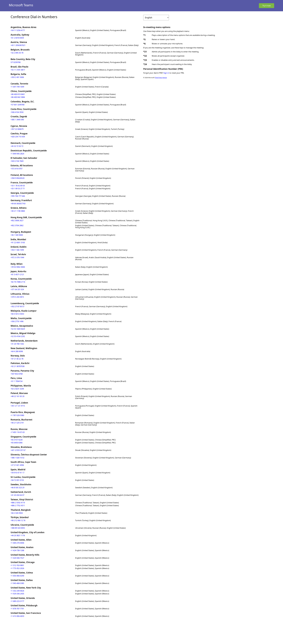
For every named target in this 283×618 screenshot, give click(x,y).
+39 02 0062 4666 (18, 267)
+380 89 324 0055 (18, 528)
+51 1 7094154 (16, 381)
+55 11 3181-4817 (18, 70)
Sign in (166, 73)
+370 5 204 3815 (17, 297)
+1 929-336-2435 (17, 593)
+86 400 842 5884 (18, 97)
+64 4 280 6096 (17, 351)
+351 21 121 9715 (18, 406)
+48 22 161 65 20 (17, 396)
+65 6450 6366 (16, 442)
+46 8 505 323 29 (17, 487)
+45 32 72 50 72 (17, 146)
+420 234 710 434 (18, 136)
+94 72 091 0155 (17, 480)
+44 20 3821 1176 (18, 535)
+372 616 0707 (16, 168)
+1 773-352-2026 (17, 568)
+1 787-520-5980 (17, 415)
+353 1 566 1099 (17, 250)
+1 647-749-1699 (17, 87)
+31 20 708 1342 (17, 344)
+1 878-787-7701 (17, 608)
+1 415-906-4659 (17, 616)
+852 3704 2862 (17, 225)
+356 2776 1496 (17, 321)
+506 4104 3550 (17, 112)
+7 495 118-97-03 (18, 432)
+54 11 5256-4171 (18, 30)
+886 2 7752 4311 (18, 505)
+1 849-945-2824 (17, 153)
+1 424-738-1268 (17, 550)
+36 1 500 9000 (17, 235)
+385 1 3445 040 (17, 119)
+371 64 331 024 (17, 289)
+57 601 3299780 (17, 104)
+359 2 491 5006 (17, 77)
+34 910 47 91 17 (17, 472)
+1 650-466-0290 (17, 576)
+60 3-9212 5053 (17, 314)
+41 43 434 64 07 (17, 495)
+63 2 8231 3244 (17, 389)
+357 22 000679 (17, 129)
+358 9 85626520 (17, 178)
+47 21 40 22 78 (17, 359)
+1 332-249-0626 (17, 591)
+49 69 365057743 (18, 203)
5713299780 (16, 62)
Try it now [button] (266, 5)
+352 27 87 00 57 (17, 306)
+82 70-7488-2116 (18, 282)
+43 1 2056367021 (18, 45)
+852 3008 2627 (17, 220)
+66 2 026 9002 (17, 513)
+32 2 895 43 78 (17, 53)
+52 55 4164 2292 (18, 336)
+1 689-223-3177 (17, 601)
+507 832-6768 (17, 374)
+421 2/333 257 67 (18, 450)
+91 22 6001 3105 (18, 242)
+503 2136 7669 (17, 161)
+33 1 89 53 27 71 (18, 188)
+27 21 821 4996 (17, 465)
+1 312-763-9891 (17, 565)
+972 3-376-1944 (17, 257)
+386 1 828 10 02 (17, 457)
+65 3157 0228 (16, 440)
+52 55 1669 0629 (18, 329)
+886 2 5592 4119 (18, 502)
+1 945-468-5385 (17, 583)
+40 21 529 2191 (17, 423)
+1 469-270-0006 (17, 543)
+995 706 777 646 (18, 196)
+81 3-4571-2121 (17, 274)
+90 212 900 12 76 (18, 520)
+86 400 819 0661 (18, 94)
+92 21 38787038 (17, 366)
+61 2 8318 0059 (17, 38)
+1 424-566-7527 (17, 558)
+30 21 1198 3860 (18, 211)
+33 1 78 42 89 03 (18, 185)
